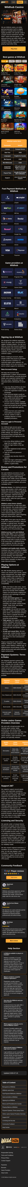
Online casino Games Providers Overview (13, 1114)
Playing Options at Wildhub (9, 1107)
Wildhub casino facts (8, 1090)
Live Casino (10, 61)
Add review (14, 877)
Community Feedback (8, 1124)
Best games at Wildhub (8, 1087)
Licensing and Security (8, 1120)
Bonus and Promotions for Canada (11, 1103)
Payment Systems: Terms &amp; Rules (13, 1110)
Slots (23, 61)
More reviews (14, 940)
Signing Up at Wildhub (8, 1100)
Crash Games (17, 61)
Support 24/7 (5, 1117)
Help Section (6, 1127)
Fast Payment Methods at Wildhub (11, 1093)
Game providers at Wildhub (9, 1097)
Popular (3, 61)
